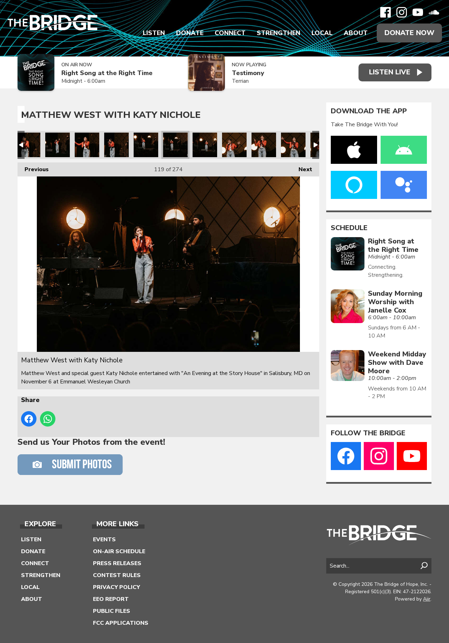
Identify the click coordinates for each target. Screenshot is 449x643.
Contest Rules (117, 575)
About (356, 33)
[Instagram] (401, 12)
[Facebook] (385, 12)
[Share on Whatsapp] (47, 419)
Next (301, 169)
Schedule (349, 228)
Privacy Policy (116, 587)
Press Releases (117, 563)
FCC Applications (120, 623)
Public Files (111, 611)
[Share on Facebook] (28, 419)
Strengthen (278, 33)
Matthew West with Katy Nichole (28, 145)
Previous (33, 169)
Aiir (426, 599)
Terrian (240, 81)
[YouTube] (418, 12)
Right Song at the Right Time (107, 73)
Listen (154, 33)
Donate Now (409, 33)
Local (322, 33)
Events (104, 539)
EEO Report (111, 599)
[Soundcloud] (434, 12)
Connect (230, 33)
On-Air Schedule (119, 551)
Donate (189, 33)
